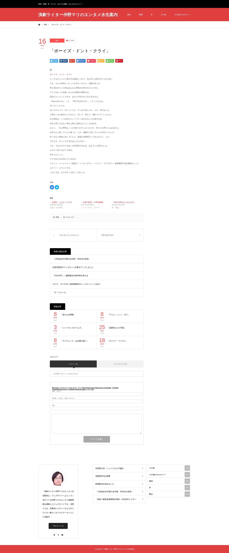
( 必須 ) (56, 391)
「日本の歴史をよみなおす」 (124, 202)
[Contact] (62, 533)
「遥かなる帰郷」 (68, 315)
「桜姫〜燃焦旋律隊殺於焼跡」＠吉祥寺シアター (115, 499)
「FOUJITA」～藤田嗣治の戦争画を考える (70, 276)
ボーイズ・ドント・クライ (61, 74)
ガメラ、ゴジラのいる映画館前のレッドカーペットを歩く (77, 284)
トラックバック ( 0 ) (120, 364)
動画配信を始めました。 (105, 484)
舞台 (129, 15)
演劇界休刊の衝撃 (102, 476)
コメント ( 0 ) (73, 364)
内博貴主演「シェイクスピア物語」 (110, 468)
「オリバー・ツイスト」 (117, 341)
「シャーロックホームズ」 (72, 328)
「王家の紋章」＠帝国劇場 (92, 202)
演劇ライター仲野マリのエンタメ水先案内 (78, 14)
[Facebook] (58, 533)
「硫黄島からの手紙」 (116, 328)
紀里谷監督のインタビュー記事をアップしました (73, 267)
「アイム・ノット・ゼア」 (118, 315)
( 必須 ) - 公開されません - (63, 398)
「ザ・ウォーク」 (60, 292)
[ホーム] (39, 24)
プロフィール (58, 526)
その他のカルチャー (182, 15)
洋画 (57, 217)
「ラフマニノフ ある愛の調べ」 (74, 341)
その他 (163, 15)
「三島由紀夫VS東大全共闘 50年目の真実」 (72, 259)
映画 (141, 15)
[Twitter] (54, 533)
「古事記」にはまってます (61, 202)
